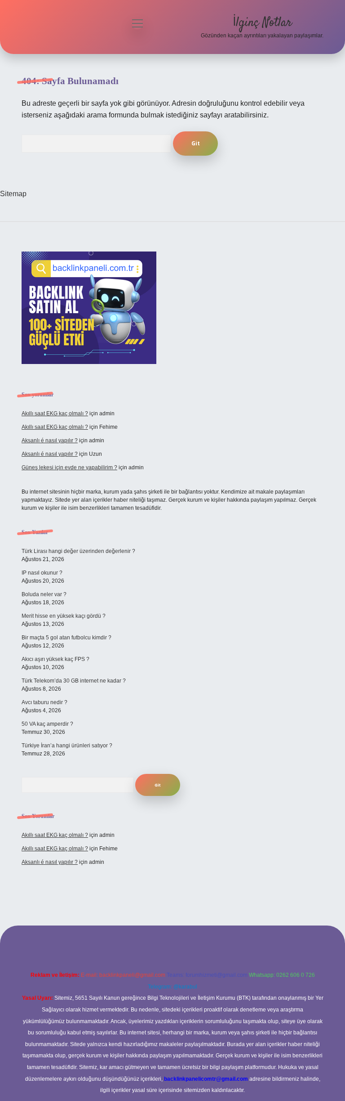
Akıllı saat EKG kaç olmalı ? (55, 413)
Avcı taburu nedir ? (44, 702)
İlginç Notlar (262, 23)
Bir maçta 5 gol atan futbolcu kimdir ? (66, 637)
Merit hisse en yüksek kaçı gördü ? (64, 616)
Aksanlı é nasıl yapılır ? (50, 440)
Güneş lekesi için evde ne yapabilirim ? (69, 467)
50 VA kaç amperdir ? (47, 724)
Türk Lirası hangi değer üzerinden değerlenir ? (78, 551)
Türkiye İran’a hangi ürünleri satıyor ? (67, 745)
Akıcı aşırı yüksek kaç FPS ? (55, 659)
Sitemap (13, 194)
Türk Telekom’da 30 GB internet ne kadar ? (74, 681)
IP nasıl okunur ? (42, 573)
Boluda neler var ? (44, 594)
